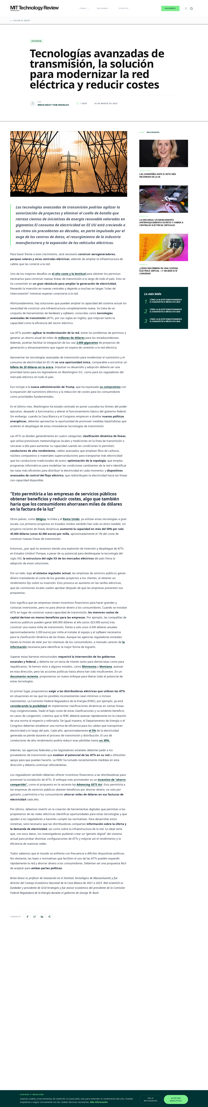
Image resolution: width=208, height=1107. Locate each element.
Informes (102, 8)
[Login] (186, 8)
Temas (83, 8)
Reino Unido (71, 519)
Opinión (37, 41)
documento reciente (24, 676)
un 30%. (104, 740)
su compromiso (110, 387)
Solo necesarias (150, 1099)
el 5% (92, 730)
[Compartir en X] (35, 917)
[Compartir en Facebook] (27, 917)
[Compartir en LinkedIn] (42, 917)
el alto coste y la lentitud (69, 274)
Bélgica (41, 519)
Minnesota (89, 666)
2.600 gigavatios (87, 342)
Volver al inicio (21, 20)
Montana (105, 666)
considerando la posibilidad (28, 706)
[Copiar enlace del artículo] (49, 917)
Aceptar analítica (176, 1099)
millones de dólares (71, 338)
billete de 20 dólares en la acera (31, 367)
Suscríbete (170, 8)
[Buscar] (191, 8)
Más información (99, 1102)
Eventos (124, 8)
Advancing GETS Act (89, 784)
